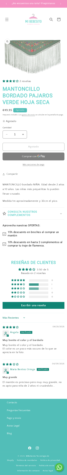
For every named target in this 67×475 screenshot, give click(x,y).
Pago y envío (14, 418)
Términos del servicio (26, 466)
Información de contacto (28, 471)
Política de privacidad (50, 460)
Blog (9, 433)
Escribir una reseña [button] (33, 305)
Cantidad (7, 127)
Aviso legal (48, 471)
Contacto (12, 402)
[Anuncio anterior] (6, 4)
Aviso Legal (13, 425)
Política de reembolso (27, 460)
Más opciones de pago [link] (33, 164)
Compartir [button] (12, 174)
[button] (7, 19)
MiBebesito (31, 456)
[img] (11, 327)
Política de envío (46, 466)
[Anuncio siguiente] (60, 4)
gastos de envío (28, 115)
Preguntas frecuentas (18, 410)
